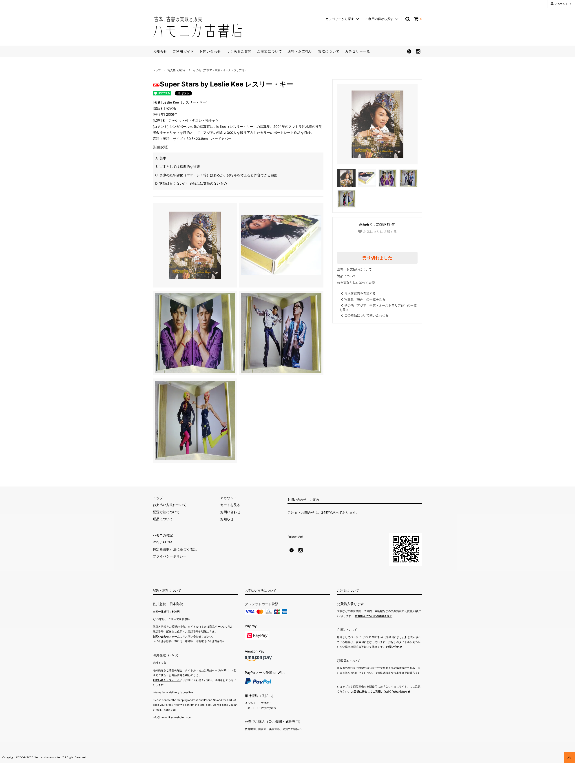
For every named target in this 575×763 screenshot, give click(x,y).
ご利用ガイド (183, 51)
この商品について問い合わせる (366, 315)
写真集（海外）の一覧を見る (364, 299)
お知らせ (160, 51)
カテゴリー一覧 (357, 51)
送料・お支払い (300, 51)
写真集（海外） (177, 70)
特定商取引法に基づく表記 (356, 283)
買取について (329, 51)
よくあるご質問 (239, 51)
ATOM (167, 542)
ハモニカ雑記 (163, 535)
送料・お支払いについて (354, 269)
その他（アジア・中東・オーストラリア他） (220, 70)
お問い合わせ (210, 51)
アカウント (561, 4)
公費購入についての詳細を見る (373, 616)
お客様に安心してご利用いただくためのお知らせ (380, 691)
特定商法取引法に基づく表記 (175, 549)
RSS (156, 542)
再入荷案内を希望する (360, 293)
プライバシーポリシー (169, 556)
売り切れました (377, 257)
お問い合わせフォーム (166, 636)
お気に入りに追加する (379, 231)
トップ (157, 70)
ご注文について (269, 51)
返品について (346, 276)
